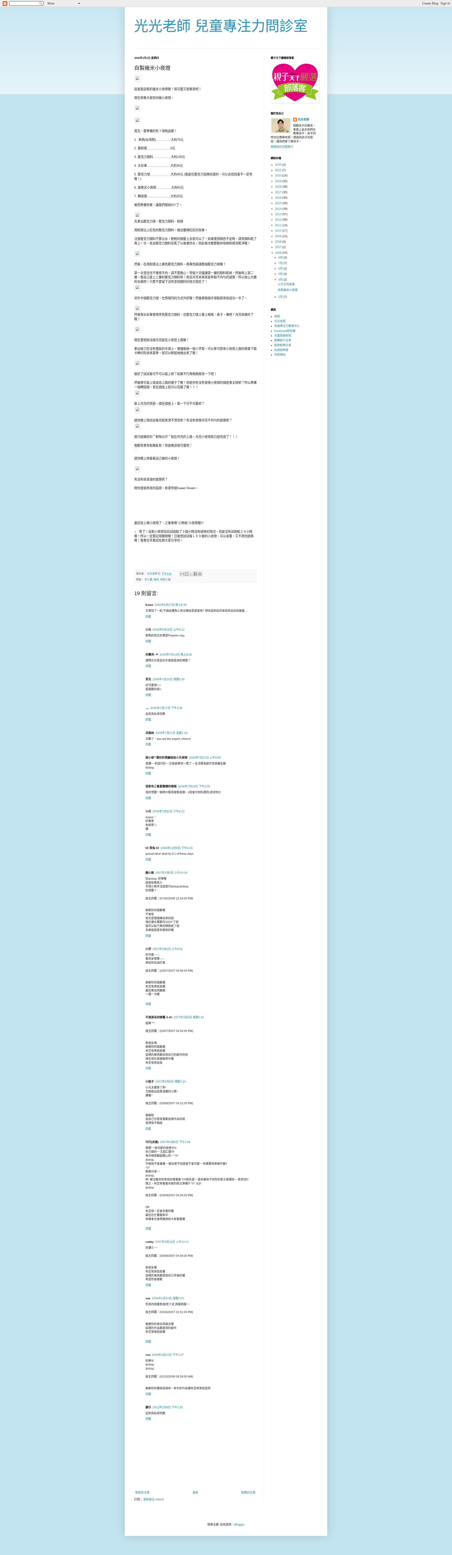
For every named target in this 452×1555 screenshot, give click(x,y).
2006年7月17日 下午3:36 (166, 708)
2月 (280, 296)
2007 (278, 247)
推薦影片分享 (282, 340)
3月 (280, 279)
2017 (278, 192)
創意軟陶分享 (282, 345)
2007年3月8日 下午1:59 (175, 1142)
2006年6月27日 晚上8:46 (171, 605)
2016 (278, 197)
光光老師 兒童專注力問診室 (221, 26)
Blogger (239, 1524)
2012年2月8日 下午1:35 (168, 1407)
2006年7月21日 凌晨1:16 (171, 733)
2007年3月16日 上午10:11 (172, 1242)
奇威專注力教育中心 (287, 326)
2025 (278, 164)
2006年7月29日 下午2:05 (194, 786)
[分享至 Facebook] (195, 574)
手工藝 (148, 579)
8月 (280, 257)
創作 (156, 579)
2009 (278, 236)
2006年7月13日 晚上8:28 (176, 654)
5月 (280, 274)
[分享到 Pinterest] (200, 574)
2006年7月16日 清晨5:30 (169, 679)
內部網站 (280, 354)
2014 (278, 208)
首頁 (195, 1492)
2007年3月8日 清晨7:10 (170, 1081)
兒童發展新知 (282, 335)
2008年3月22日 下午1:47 (168, 1355)
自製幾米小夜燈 (288, 290)
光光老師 (303, 119)
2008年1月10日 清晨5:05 (168, 1298)
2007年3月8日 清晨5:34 (189, 1017)
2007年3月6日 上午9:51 (168, 949)
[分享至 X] (191, 574)
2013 (278, 214)
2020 (278, 175)
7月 (280, 263)
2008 (278, 241)
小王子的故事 (286, 284)
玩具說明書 (281, 350)
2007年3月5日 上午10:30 (171, 872)
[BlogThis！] (186, 574)
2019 (278, 181)
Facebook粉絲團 (284, 331)
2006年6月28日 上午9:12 (169, 629)
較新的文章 (142, 1492)
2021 (278, 170)
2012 (278, 219)
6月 (280, 268)
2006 (278, 252)
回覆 (148, 616)
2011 (278, 225)
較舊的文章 (248, 1492)
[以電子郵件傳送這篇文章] (182, 574)
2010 (278, 230)
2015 (278, 203)
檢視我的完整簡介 (282, 147)
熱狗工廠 (165, 579)
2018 (278, 186)
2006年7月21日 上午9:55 (205, 757)
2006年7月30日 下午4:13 (169, 811)
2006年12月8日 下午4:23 (177, 848)
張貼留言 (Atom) (153, 1499)
